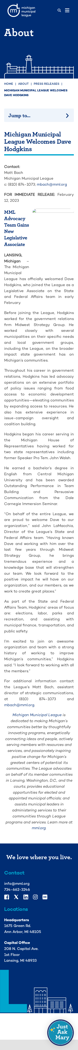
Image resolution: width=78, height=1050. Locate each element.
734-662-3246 (17, 889)
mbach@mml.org (52, 184)
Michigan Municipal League (37, 714)
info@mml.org (17, 883)
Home (8, 84)
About (23, 84)
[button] (60, 1032)
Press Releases (46, 84)
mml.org (39, 827)
